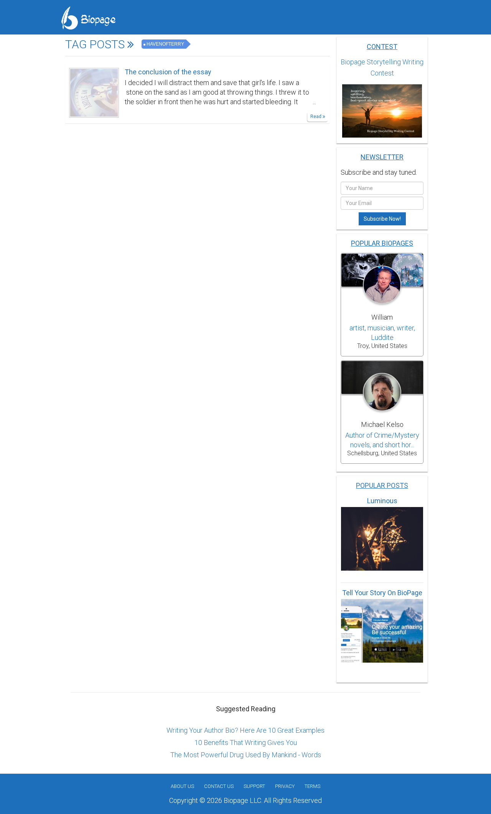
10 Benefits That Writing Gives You (245, 743)
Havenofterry (165, 44)
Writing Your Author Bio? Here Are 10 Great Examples (245, 730)
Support (254, 786)
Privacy (285, 786)
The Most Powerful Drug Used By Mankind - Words (245, 755)
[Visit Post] (94, 92)
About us (182, 786)
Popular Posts (382, 485)
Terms (312, 786)
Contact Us (219, 786)
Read (316, 116)
